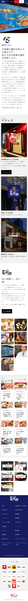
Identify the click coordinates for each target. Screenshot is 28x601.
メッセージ (4, 518)
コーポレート (18, 526)
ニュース (4, 530)
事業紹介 (4, 534)
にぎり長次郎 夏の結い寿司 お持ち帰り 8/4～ (20, 451)
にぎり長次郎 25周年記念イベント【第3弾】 (7, 396)
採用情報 (17, 534)
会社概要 (4, 526)
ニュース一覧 (22, 379)
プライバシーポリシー (20, 538)
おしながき (4, 514)
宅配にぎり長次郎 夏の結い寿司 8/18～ (7, 433)
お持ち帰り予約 (19, 510)
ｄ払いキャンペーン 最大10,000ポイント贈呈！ (20, 396)
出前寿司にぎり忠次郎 (20, 505)
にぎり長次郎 (7, 311)
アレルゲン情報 (5, 522)
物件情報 (17, 530)
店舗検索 (11, 1)
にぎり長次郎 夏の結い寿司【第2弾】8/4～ (7, 451)
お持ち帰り (17, 1)
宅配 (21, 1)
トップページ (6, 172)
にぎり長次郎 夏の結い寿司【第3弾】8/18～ (7, 415)
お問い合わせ (5, 538)
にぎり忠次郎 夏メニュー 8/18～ (20, 433)
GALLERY (18, 522)
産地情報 (17, 518)
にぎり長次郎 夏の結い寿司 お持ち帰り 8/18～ (20, 415)
